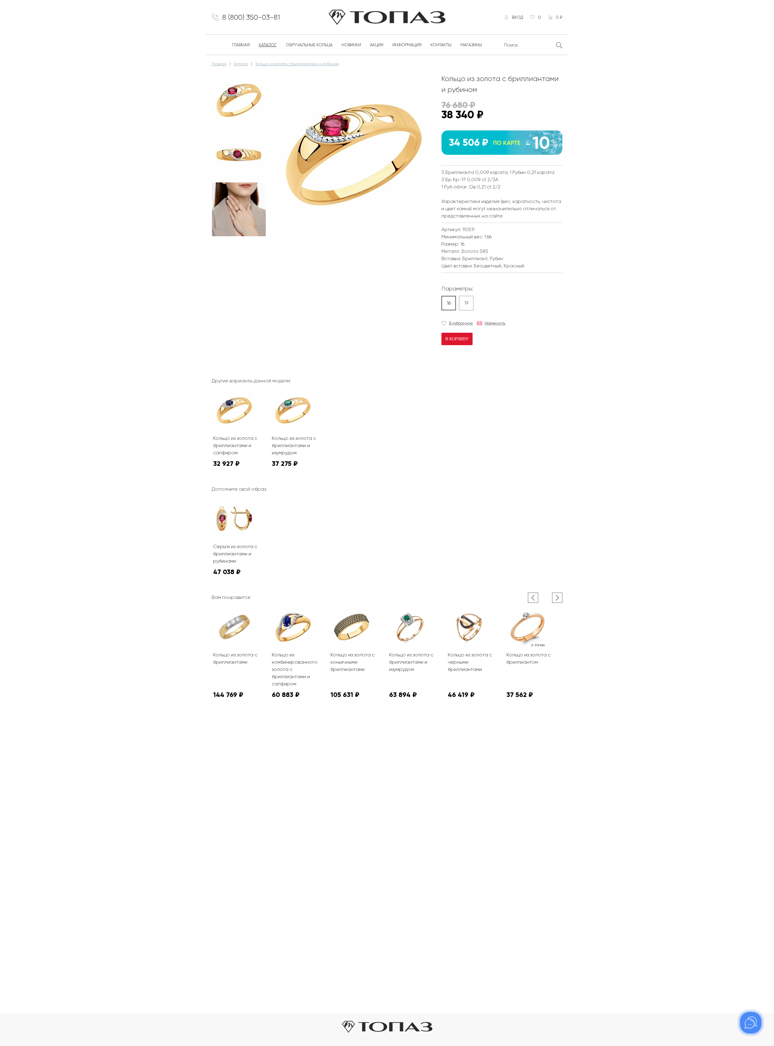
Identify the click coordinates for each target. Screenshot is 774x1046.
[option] (239, 100)
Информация (406, 44)
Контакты (441, 44)
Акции (376, 44)
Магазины (471, 44)
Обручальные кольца (309, 44)
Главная (241, 44)
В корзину (457, 339)
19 (466, 303)
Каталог (268, 44)
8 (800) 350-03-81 (251, 17)
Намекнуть (495, 323)
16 (449, 303)
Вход (517, 17)
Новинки (351, 44)
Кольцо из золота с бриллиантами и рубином (297, 64)
